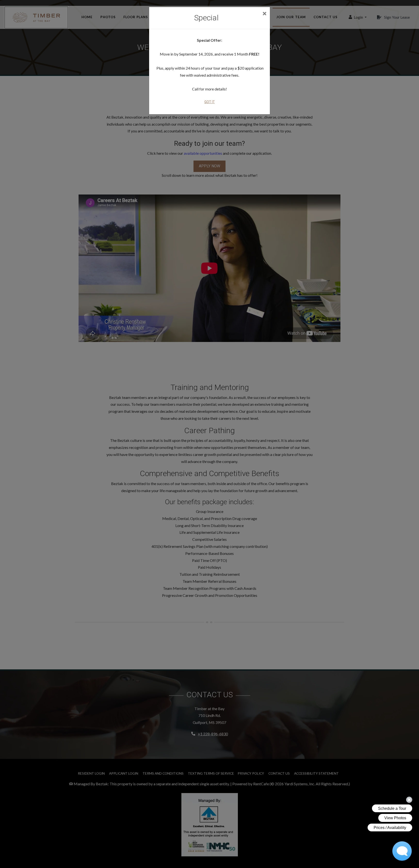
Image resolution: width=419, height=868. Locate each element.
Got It (209, 102)
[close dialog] (264, 14)
